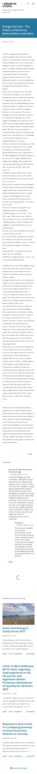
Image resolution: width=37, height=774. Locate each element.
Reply (11, 562)
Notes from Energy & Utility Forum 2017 (15, 629)
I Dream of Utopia (9, 5)
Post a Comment (15, 654)
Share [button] (30, 454)
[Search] (28, 3)
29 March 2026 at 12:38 (24, 525)
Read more (30, 654)
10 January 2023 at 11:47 (19, 474)
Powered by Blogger (19, 768)
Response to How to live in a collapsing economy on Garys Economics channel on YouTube (17, 728)
